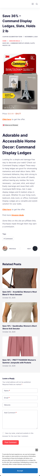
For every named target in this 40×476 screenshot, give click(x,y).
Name (7, 391)
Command (8, 239)
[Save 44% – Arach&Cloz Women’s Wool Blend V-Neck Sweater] (20, 278)
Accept (20, 471)
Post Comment (11, 442)
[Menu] (33, 4)
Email (7, 398)
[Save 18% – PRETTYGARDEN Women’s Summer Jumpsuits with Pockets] (20, 346)
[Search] (37, 4)
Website (7, 405)
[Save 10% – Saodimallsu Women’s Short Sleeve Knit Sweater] (20, 312)
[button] (37, 450)
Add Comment (10, 413)
